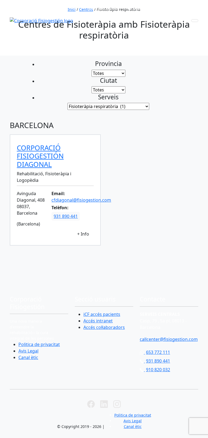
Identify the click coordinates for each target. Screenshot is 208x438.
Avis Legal (28, 351)
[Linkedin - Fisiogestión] (104, 404)
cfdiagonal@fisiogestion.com (81, 200)
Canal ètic (28, 357)
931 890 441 (145, 8)
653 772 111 (107, 8)
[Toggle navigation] (194, 20)
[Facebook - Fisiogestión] (91, 404)
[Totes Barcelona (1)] (108, 73)
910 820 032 (183, 8)
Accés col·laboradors (104, 327)
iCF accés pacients (101, 314)
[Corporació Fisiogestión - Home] (41, 20)
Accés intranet (98, 321)
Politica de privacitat (39, 344)
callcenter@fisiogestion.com (169, 339)
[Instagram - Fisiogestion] (117, 404)
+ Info (83, 234)
